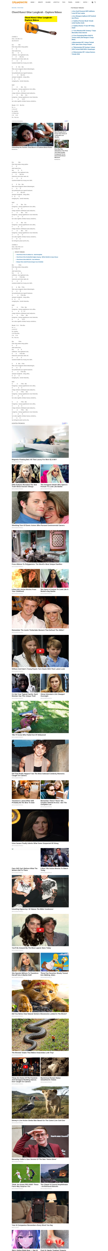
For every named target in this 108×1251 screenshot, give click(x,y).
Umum (32, 2)
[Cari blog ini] (95, 2)
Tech (63, 2)
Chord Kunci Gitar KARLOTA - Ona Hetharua (28, 259)
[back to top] (104, 1247)
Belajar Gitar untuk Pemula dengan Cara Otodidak (29, 262)
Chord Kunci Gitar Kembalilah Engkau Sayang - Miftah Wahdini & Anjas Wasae (37, 257)
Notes (85, 2)
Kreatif (40, 2)
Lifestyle (56, 2)
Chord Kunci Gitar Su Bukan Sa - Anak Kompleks (29, 254)
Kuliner (48, 2)
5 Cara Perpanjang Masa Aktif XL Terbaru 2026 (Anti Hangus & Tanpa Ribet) (83, 37)
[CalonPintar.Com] (19, 2)
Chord (77, 2)
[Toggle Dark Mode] (93, 2)
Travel (70, 2)
